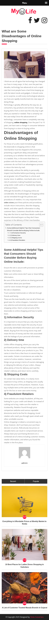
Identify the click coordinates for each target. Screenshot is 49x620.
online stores (9, 203)
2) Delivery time (15, 235)
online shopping (20, 122)
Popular (36, 481)
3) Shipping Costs (16, 238)
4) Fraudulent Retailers (17, 240)
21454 (24, 560)
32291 (24, 517)
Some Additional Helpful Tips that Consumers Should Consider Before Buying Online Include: (23, 229)
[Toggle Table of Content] (40, 225)
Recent (13, 481)
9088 (24, 603)
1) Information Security (18, 233)
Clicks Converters (37, 617)
